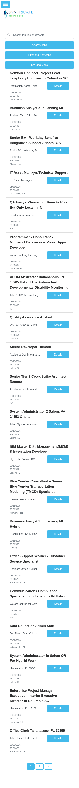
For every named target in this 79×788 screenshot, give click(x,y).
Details (58, 85)
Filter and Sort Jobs (39, 54)
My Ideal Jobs (39, 64)
